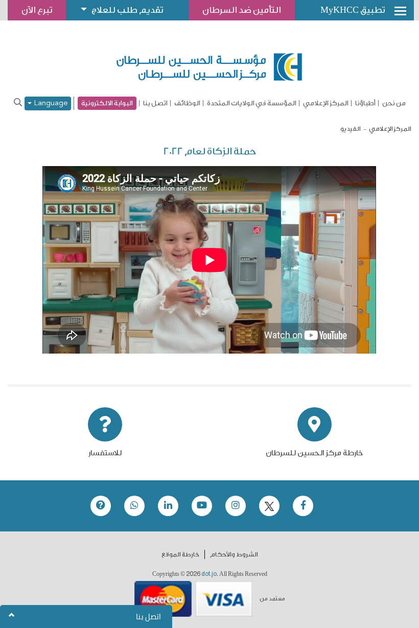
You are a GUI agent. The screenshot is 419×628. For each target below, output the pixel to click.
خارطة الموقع (180, 554)
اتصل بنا (155, 103)
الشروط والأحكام (234, 554)
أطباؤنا (365, 103)
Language (50, 103)
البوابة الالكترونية (107, 103)
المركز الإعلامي (325, 103)
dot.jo (209, 573)
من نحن (394, 103)
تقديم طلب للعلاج (127, 10)
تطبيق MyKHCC (352, 10)
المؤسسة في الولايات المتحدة (251, 103)
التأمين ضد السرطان (241, 10)
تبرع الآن (36, 10)
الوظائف (187, 103)
